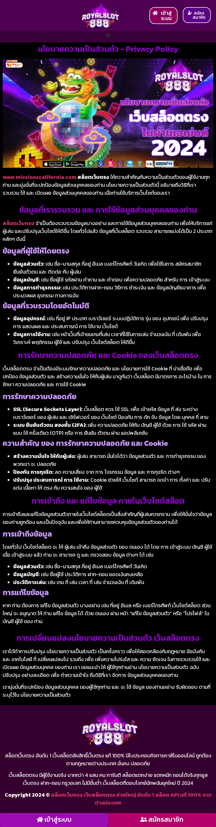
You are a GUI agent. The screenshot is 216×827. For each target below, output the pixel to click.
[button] (108, 35)
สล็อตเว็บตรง (18, 223)
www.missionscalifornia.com (39, 177)
